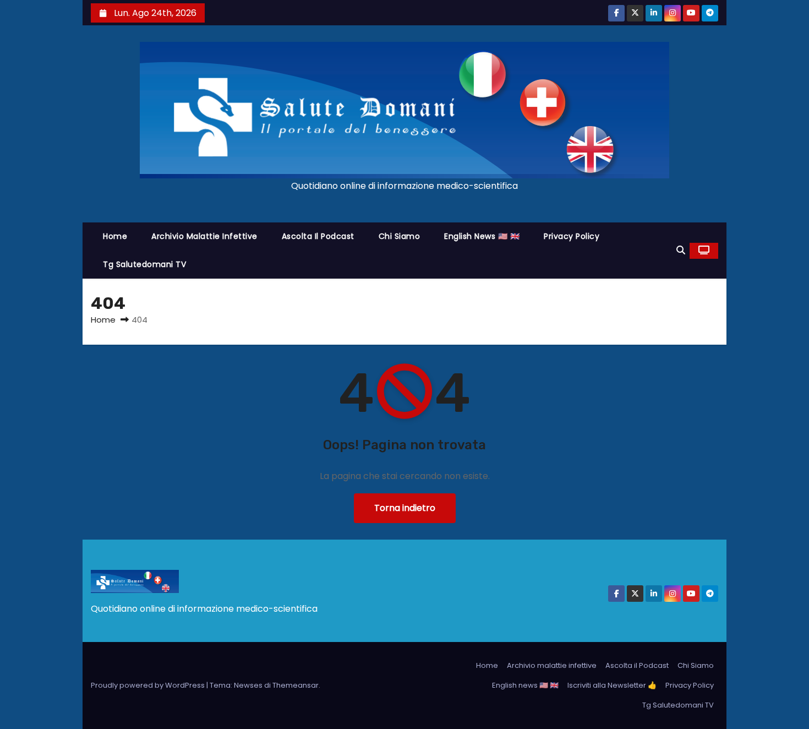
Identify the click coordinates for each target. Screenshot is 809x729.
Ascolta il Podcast (318, 236)
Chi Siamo (399, 236)
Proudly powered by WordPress (148, 685)
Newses (248, 685)
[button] (680, 250)
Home (115, 236)
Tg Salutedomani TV (144, 264)
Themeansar (295, 685)
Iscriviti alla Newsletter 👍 (612, 685)
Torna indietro (404, 508)
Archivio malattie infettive (204, 236)
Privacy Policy (571, 236)
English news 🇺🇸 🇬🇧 (482, 236)
